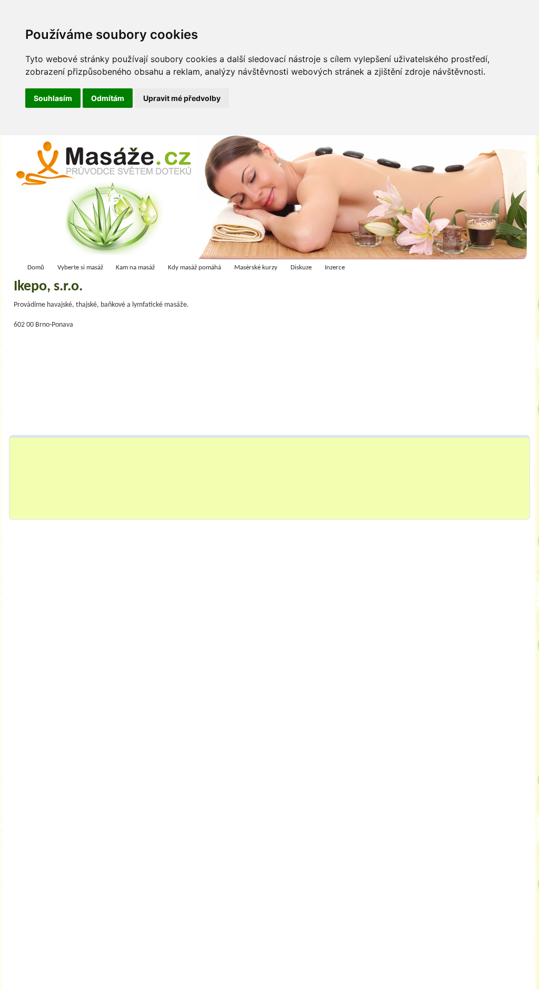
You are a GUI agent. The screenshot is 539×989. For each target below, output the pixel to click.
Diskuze (301, 267)
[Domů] (107, 199)
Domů (35, 267)
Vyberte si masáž (80, 267)
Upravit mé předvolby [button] (182, 98)
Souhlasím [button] (53, 98)
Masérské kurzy (255, 267)
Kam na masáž (135, 267)
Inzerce (335, 267)
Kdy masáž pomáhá (194, 267)
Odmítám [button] (107, 98)
